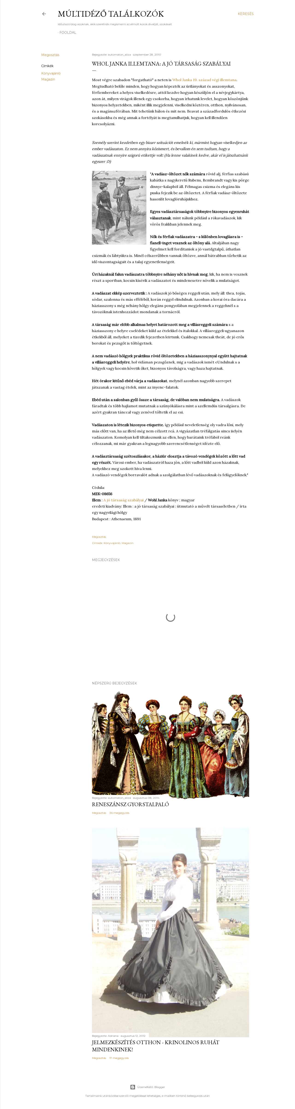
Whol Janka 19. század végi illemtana (204, 79)
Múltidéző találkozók (111, 13)
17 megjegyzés (119, 1058)
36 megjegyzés (119, 813)
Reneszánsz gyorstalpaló (130, 804)
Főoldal (67, 32)
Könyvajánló (51, 73)
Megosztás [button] (50, 55)
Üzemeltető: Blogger (151, 1087)
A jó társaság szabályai (123, 500)
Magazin (48, 79)
